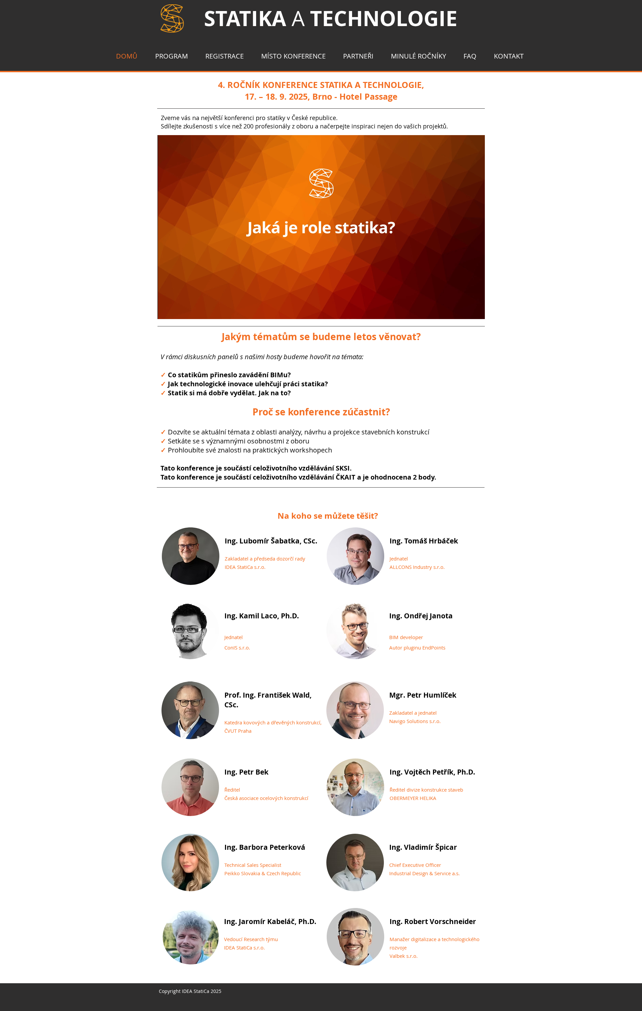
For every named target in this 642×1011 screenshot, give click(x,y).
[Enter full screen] (475, 310)
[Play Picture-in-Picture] (464, 310)
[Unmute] (177, 310)
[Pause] (166, 310)
